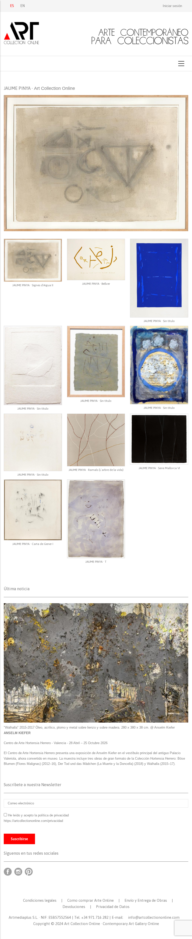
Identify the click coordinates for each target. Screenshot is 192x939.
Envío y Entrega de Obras (145, 900)
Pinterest (29, 872)
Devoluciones (73, 906)
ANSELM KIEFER (17, 733)
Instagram (18, 872)
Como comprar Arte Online (90, 900)
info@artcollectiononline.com (154, 917)
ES (12, 6)
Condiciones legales (39, 900)
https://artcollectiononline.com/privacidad (34, 821)
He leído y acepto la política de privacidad (38, 815)
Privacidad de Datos (113, 906)
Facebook (8, 872)
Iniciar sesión (172, 6)
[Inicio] (96, 33)
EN (22, 6)
